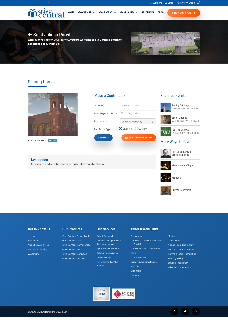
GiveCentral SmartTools (76, 236)
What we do (105, 12)
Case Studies (138, 257)
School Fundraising (107, 253)
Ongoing (127, 128)
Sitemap (136, 271)
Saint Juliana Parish (52, 35)
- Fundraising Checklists (146, 248)
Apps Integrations (108, 248)
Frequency (100, 121)
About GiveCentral (38, 245)
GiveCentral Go (71, 249)
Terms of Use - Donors (181, 249)
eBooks (135, 266)
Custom (142, 128)
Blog (160, 12)
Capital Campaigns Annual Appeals (109, 242)
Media (171, 236)
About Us (33, 240)
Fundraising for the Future (107, 263)
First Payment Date (105, 113)
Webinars (33, 253)
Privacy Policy (175, 258)
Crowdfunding (105, 257)
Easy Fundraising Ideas (144, 262)
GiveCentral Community (76, 245)
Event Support (105, 236)
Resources (148, 12)
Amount (99, 105)
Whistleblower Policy (180, 267)
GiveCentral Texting (73, 258)
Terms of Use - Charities (182, 253)
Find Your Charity (183, 12)
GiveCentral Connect (74, 253)
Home (71, 12)
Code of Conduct (178, 262)
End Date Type (103, 129)
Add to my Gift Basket (140, 137)
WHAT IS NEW (127, 12)
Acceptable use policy (181, 245)
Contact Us (174, 240)
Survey (135, 275)
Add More (103, 137)
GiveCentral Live (71, 240)
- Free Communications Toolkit (147, 242)
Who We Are (84, 12)
